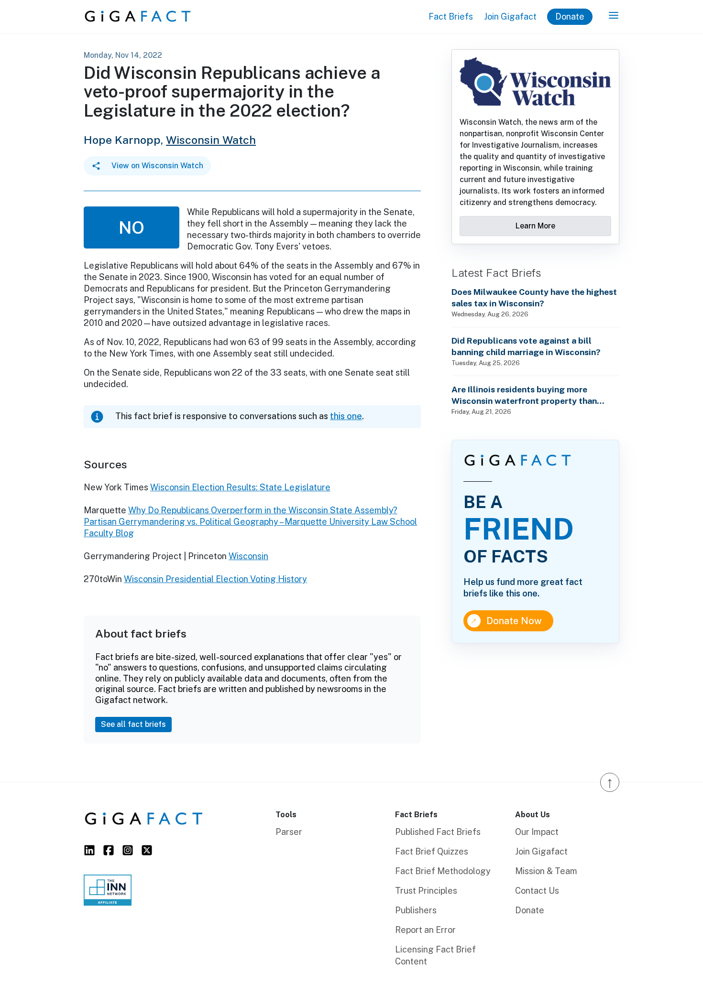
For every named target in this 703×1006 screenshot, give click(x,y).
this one (346, 416)
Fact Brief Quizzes (431, 851)
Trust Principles (426, 891)
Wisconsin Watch (211, 139)
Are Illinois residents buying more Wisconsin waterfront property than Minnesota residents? (524, 395)
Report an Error (425, 930)
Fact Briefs (450, 16)
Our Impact (537, 832)
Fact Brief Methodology (443, 871)
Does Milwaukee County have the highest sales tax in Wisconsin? (534, 297)
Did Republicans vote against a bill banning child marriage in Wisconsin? (526, 346)
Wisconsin (248, 556)
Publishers (416, 910)
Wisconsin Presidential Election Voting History (215, 579)
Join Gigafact (510, 16)
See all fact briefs (133, 724)
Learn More (535, 225)
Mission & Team (546, 871)
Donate (569, 16)
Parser (288, 832)
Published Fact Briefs (438, 832)
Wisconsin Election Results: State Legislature (240, 487)
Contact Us (537, 891)
